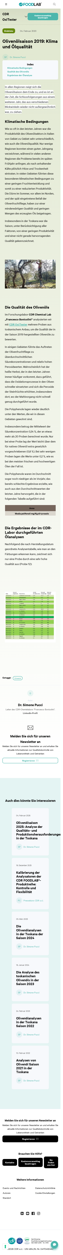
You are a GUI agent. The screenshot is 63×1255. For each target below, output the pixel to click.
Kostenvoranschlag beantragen (42, 16)
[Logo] (11, 1241)
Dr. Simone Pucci (18, 57)
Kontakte (9, 1162)
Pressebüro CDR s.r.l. (33, 900)
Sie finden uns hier (51, 1162)
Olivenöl (17, 678)
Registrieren (28, 1138)
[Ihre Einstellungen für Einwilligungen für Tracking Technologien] (5, 1246)
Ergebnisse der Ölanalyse (19, 75)
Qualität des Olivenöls (18, 71)
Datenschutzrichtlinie (45, 1188)
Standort (7, 1197)
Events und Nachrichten (14, 1188)
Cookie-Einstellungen (45, 1192)
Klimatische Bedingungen (19, 67)
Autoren (7, 1192)
